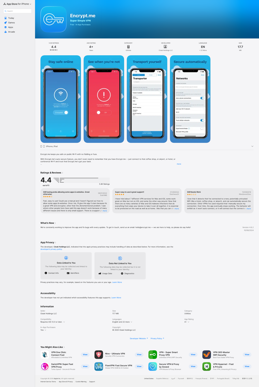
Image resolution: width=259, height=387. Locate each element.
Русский (181, 378)
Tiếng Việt (235, 378)
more (179, 164)
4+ (185, 322)
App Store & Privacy (66, 381)
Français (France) (201, 378)
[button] (17, 18)
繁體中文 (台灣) (247, 378)
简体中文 (190, 378)
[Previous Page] (38, 200)
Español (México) (162, 378)
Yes (42, 330)
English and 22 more (121, 322)
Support (92, 381)
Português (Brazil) (223, 378)
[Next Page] (256, 200)
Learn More (117, 282)
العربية (173, 378)
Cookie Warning (81, 381)
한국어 (212, 378)
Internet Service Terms (48, 381)
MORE (105, 211)
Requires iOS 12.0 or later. (51, 322)
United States (149, 378)
